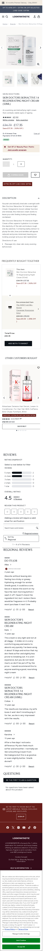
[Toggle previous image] (2, 47)
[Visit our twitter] (13, 827)
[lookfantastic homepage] (21, 16)
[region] (21, 910)
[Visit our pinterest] (34, 827)
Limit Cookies (21, 940)
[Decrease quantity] (6, 164)
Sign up (21, 817)
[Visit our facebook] (7, 827)
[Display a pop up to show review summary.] (21, 419)
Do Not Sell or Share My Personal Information (21, 860)
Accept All (21, 947)
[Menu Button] (2, 16)
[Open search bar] (7, 16)
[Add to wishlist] (35, 175)
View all (37, 133)
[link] (34, 16)
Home (5, 24)
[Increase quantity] (21, 164)
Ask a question (22, 120)
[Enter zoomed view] (38, 64)
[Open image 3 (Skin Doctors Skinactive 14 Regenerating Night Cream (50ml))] (36, 79)
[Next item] (38, 398)
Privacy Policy (10, 929)
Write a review (8, 120)
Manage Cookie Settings (21, 934)
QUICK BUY (21, 426)
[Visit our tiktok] (29, 827)
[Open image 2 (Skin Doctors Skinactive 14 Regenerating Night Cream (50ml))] (22, 79)
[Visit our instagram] (18, 827)
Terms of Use (23, 929)
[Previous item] (4, 398)
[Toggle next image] (40, 47)
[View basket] (39, 16)
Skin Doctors (11, 94)
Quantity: (7, 159)
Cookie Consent (21, 857)
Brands (13, 24)
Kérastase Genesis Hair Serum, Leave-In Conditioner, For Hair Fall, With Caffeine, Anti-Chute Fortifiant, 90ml (20, 409)
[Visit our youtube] (24, 827)
